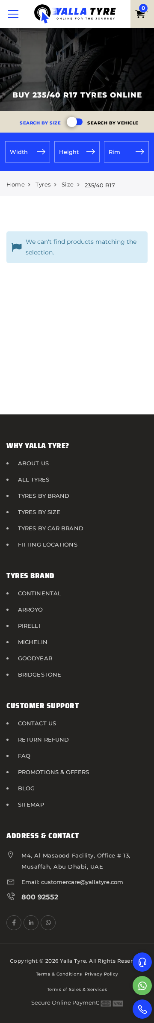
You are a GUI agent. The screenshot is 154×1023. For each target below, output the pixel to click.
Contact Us (37, 723)
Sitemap (31, 804)
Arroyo (30, 609)
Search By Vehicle (113, 123)
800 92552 (39, 897)
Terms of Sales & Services (77, 989)
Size (68, 184)
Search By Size (40, 123)
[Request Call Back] (142, 962)
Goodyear (35, 658)
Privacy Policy (101, 974)
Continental (39, 593)
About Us (33, 463)
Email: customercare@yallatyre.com (72, 881)
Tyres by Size (39, 512)
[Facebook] (13, 922)
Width (19, 151)
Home (15, 184)
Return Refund (43, 739)
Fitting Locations (47, 544)
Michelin (32, 642)
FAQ (24, 755)
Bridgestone (39, 674)
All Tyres (33, 479)
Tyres (43, 184)
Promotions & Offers (53, 772)
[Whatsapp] (142, 985)
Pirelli (29, 625)
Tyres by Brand (43, 495)
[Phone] (142, 1009)
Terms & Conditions (59, 974)
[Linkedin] (31, 922)
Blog (26, 788)
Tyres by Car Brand (50, 528)
